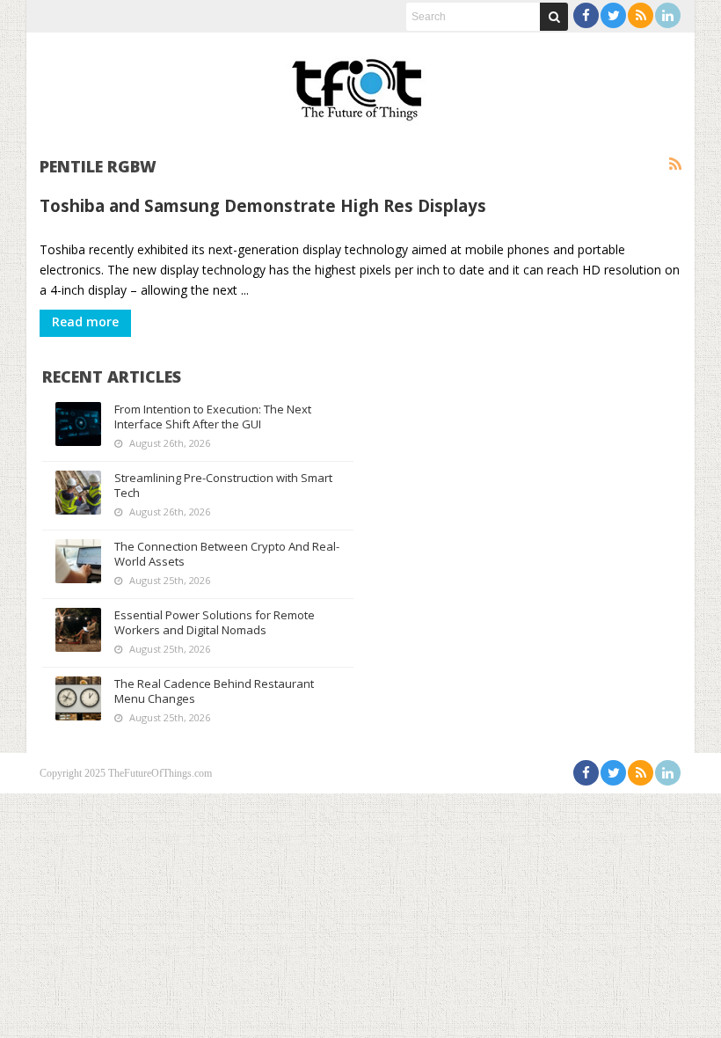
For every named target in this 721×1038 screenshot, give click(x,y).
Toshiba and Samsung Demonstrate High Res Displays (263, 205)
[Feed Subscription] (675, 164)
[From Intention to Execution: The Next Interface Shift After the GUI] (78, 424)
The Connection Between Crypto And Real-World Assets (226, 553)
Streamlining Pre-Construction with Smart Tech (223, 485)
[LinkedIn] (667, 15)
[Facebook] (586, 15)
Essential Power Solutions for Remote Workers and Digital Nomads (214, 622)
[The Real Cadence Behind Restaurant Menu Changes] (78, 698)
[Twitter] (613, 15)
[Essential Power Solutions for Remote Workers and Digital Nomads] (78, 630)
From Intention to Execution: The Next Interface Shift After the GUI (212, 416)
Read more (85, 321)
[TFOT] (360, 83)
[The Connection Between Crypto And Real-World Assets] (78, 561)
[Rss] (640, 15)
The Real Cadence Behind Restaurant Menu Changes (214, 691)
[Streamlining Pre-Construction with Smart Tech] (78, 493)
